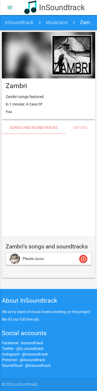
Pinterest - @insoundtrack (23, 360)
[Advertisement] (48, 185)
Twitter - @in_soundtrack (23, 348)
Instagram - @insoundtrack (25, 354)
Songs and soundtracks (34, 127)
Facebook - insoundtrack (22, 343)
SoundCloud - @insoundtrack (26, 365)
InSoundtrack (56, 7)
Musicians (57, 22)
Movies (80, 127)
